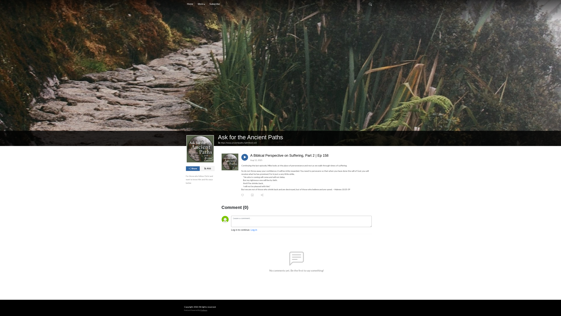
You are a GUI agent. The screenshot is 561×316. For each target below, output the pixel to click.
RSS (209, 168)
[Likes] (242, 195)
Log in (254, 230)
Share (194, 168)
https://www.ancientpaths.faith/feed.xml (239, 143)
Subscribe (214, 4)
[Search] (370, 4)
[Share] (262, 195)
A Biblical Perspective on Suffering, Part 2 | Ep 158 (289, 155)
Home (190, 4)
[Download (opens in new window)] (252, 195)
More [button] (200, 4)
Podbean (203, 310)
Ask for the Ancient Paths (250, 137)
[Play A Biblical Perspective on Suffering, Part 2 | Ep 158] (244, 157)
